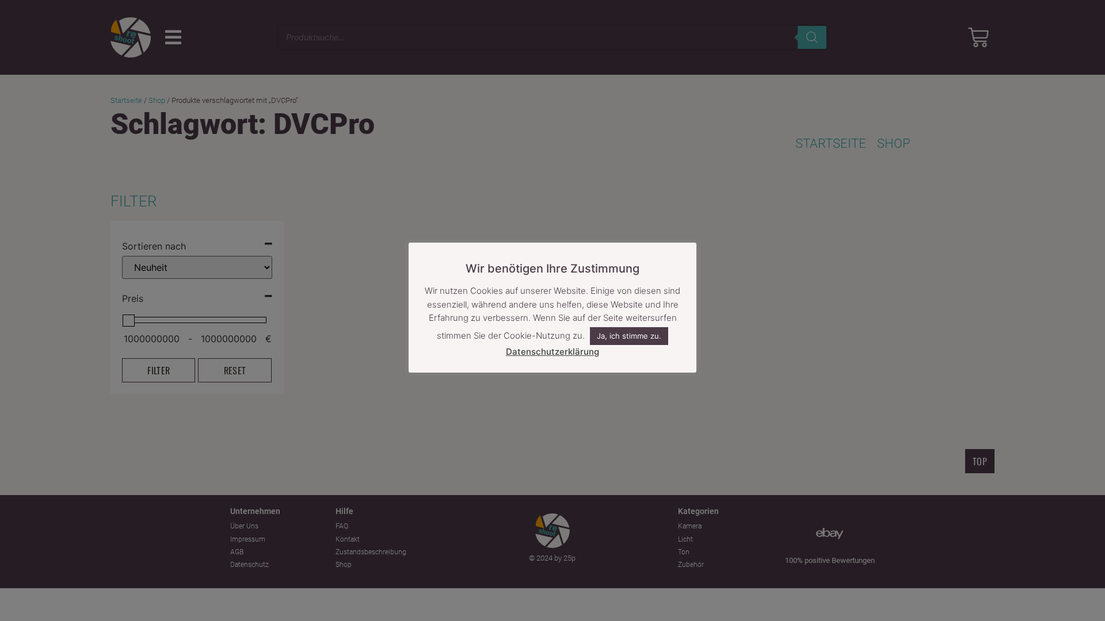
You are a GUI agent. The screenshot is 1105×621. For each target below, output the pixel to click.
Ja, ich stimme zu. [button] (629, 335)
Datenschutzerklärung (552, 351)
